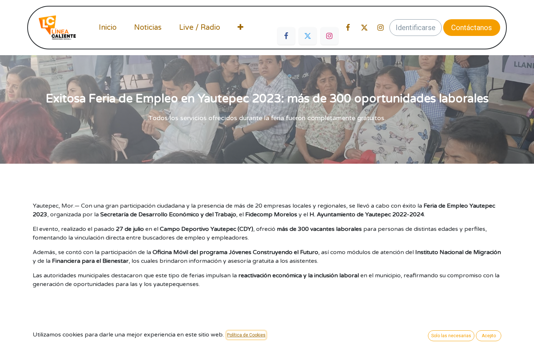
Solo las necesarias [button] (451, 335)
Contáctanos (471, 27)
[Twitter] (307, 36)
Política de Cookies (246, 335)
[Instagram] (329, 36)
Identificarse (416, 27)
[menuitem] (107, 27)
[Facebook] (286, 36)
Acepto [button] (489, 335)
